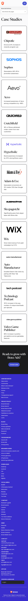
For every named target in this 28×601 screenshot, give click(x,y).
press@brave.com (6, 562)
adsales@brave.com (12, 553)
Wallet (3, 528)
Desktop (3, 466)
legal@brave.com (6, 565)
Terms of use (7, 595)
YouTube (3, 496)
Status (3, 390)
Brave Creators (5, 532)
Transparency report (7, 395)
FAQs (2, 393)
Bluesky (3, 491)
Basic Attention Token (7, 530)
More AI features (6, 519)
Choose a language (7, 579)
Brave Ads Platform (6, 8)
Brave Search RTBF (6, 408)
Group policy (5, 444)
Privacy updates (6, 426)
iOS (2, 471)
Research (4, 431)
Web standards (5, 429)
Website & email (5, 411)
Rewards (3, 525)
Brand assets (5, 505)
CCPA (2, 418)
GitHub (3, 512)
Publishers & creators (7, 413)
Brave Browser (5, 404)
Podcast (3, 433)
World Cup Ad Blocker (7, 460)
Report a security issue (18, 595)
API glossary (4, 458)
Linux (2, 473)
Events (3, 510)
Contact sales (14, 364)
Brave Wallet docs (6, 535)
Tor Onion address (6, 516)
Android (3, 469)
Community (4, 383)
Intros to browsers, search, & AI (10, 451)
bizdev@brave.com (6, 558)
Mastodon (4, 489)
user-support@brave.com (8, 545)
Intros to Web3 (5, 453)
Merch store (4, 397)
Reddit (3, 485)
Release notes (5, 388)
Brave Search (5, 406)
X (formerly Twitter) (7, 487)
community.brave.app (7, 543)
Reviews (3, 514)
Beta (2, 476)
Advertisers (4, 415)
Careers (3, 507)
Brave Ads (4, 442)
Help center (4, 381)
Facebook (4, 494)
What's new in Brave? (7, 386)
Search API (4, 440)
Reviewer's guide (6, 503)
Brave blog (4, 424)
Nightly (3, 478)
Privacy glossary (6, 455)
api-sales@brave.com (7, 549)
